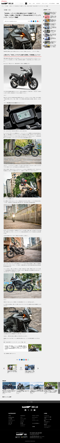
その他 (57, 3)
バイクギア (46, 423)
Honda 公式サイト (47, 421)
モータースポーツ (35, 417)
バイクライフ (38, 3)
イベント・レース (44, 3)
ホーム (30, 3)
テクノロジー (10, 421)
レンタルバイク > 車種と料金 (47, 417)
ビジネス (9, 424)
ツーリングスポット (52, 3)
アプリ (21, 417)
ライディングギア (23, 418)
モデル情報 (10, 418)
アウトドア (22, 421)
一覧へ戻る (21, 369)
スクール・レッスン (35, 420)
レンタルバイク (22, 424)
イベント (33, 418)
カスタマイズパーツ (11, 420)
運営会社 (45, 424)
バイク (34, 3)
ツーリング (22, 420)
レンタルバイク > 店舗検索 (47, 420)
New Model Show (11, 417)
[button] (59, 388)
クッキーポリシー (47, 427)
